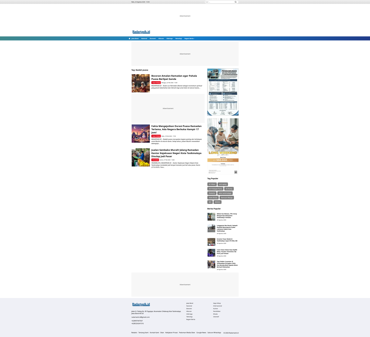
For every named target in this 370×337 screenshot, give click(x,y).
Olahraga (169, 38)
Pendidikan (216, 311)
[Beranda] (129, 38)
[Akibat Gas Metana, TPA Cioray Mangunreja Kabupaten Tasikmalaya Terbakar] (211, 217)
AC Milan (212, 184)
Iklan (162, 332)
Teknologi (178, 38)
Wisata (215, 314)
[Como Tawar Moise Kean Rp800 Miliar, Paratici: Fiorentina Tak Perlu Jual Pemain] (211, 253)
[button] (190, 38)
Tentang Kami (143, 332)
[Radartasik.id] (141, 32)
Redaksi (134, 332)
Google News (201, 332)
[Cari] (235, 1)
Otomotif (216, 317)
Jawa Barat (135, 38)
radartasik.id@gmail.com (140, 317)
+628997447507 (137, 321)
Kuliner (215, 308)
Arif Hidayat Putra (215, 189)
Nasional (144, 38)
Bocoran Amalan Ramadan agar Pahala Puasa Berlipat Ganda (174, 77)
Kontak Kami (154, 332)
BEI (210, 202)
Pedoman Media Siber (187, 332)
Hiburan (161, 38)
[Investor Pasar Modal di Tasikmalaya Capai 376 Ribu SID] (211, 242)
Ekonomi (153, 38)
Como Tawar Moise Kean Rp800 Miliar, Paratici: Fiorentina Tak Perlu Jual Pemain (227, 251)
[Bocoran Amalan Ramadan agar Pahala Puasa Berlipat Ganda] (141, 83)
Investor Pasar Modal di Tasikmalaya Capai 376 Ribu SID (227, 240)
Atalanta (212, 193)
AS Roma (229, 189)
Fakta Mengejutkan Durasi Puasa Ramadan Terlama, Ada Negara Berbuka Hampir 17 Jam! (176, 129)
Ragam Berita (189, 38)
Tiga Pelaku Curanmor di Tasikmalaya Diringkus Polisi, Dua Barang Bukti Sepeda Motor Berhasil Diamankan (227, 264)
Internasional (217, 306)
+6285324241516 (137, 323)
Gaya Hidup (156, 83)
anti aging (222, 184)
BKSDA (217, 202)
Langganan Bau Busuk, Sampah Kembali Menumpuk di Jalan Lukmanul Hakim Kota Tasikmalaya (227, 228)
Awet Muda (213, 198)
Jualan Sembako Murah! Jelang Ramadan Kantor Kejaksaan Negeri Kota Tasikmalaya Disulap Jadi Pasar (176, 153)
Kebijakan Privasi (171, 332)
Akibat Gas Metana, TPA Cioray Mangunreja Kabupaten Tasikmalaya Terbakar (227, 215)
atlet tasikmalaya (225, 193)
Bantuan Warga (226, 198)
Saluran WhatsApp (214, 332)
